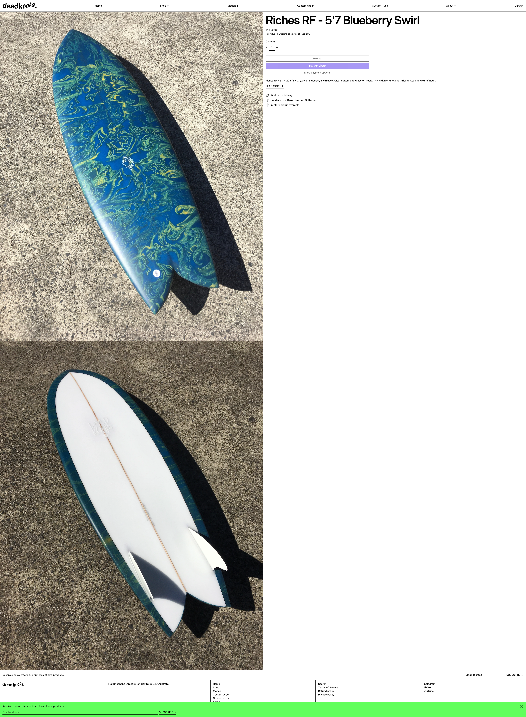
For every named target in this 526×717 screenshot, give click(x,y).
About (216, 701)
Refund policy (326, 691)
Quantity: (271, 41)
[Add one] (277, 47)
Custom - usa (221, 698)
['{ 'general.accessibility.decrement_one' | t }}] (266, 47)
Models (217, 691)
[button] (519, 6)
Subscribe (513, 674)
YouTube (429, 691)
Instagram (429, 683)
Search (322, 683)
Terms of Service (328, 687)
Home (216, 683)
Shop (216, 687)
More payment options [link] (317, 72)
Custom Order (221, 694)
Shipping (283, 34)
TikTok (427, 687)
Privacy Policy (326, 694)
